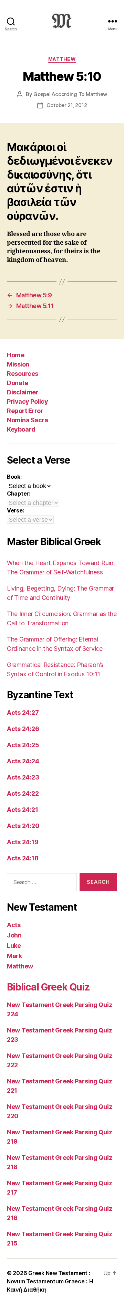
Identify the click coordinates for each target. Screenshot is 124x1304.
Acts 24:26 (23, 728)
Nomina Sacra (27, 420)
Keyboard (21, 429)
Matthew (62, 59)
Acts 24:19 (22, 842)
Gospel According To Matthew (70, 94)
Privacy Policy (27, 401)
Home (15, 355)
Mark (14, 956)
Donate (17, 382)
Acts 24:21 (22, 809)
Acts (14, 925)
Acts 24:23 (23, 777)
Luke (14, 945)
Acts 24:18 (22, 858)
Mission (18, 364)
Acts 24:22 (23, 793)
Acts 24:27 (23, 712)
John (14, 935)
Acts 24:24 (23, 761)
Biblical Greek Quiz (48, 987)
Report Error (25, 410)
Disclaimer (22, 392)
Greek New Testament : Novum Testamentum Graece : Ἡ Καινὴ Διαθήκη (50, 1281)
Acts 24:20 (23, 825)
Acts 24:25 (23, 745)
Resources (22, 373)
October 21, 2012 (66, 105)
